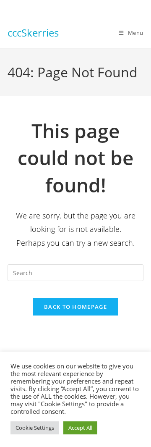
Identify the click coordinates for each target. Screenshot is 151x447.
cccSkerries (33, 32)
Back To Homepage (75, 306)
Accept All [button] (80, 427)
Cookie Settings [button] (35, 427)
